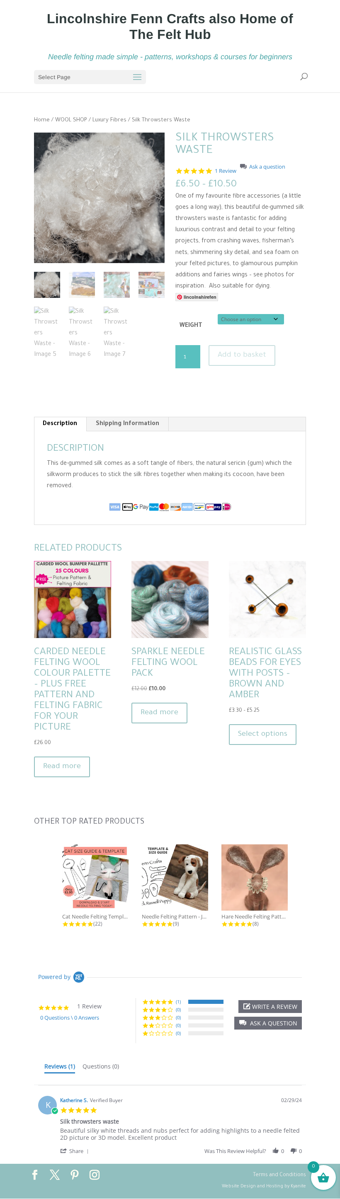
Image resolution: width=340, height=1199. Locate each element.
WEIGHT (191, 326)
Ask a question (267, 166)
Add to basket (242, 355)
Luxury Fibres (109, 120)
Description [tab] (60, 424)
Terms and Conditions (279, 1175)
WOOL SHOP (71, 120)
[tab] (59, 1068)
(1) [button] (178, 1001)
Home (42, 120)
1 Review (225, 170)
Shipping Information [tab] (127, 424)
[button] (268, 1023)
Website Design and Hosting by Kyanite (264, 1186)
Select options (262, 734)
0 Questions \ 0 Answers (69, 1017)
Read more (62, 767)
